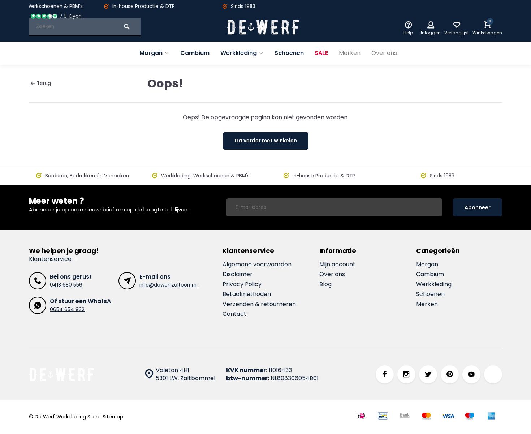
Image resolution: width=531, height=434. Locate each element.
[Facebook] (385, 374)
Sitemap (113, 416)
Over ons (384, 53)
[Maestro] (470, 417)
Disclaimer (237, 274)
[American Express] (491, 417)
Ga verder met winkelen (265, 140)
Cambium (195, 53)
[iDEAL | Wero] (361, 417)
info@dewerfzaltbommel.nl (172, 285)
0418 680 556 (66, 285)
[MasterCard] (426, 417)
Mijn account (337, 264)
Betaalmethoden (247, 294)
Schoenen (289, 53)
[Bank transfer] (405, 417)
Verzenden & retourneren (259, 304)
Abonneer (478, 207)
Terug (44, 83)
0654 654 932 (67, 309)
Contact (234, 314)
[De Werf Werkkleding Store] (263, 27)
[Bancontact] (383, 417)
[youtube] (471, 374)
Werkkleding (238, 53)
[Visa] (448, 417)
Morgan (151, 53)
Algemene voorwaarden (257, 264)
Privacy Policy (242, 284)
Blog (325, 284)
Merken (350, 53)
